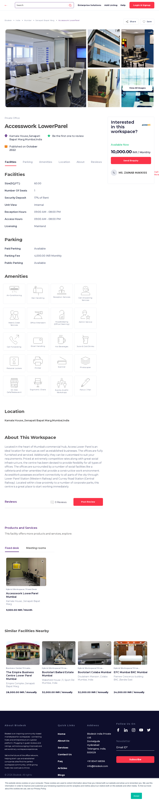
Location (64, 162)
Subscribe (135, 759)
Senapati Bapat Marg (44, 20)
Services (63, 747)
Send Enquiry (130, 160)
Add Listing (110, 5)
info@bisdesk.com (97, 766)
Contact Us (65, 754)
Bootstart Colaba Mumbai (94, 672)
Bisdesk (8, 20)
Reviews (96, 162)
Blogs (61, 774)
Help (123, 5)
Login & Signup (141, 5)
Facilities (10, 162)
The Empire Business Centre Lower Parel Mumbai (20, 675)
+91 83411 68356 (96, 761)
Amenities (45, 162)
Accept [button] (136, 795)
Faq (60, 761)
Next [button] (41, 573)
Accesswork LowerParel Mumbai (22, 595)
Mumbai (28, 20)
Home (61, 733)
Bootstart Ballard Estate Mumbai (58, 674)
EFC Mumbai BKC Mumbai (130, 672)
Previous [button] (11, 573)
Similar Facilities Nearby (27, 631)
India (18, 20)
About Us (63, 740)
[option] (26, 573)
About (80, 162)
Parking (28, 162)
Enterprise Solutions (89, 5)
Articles (62, 768)
